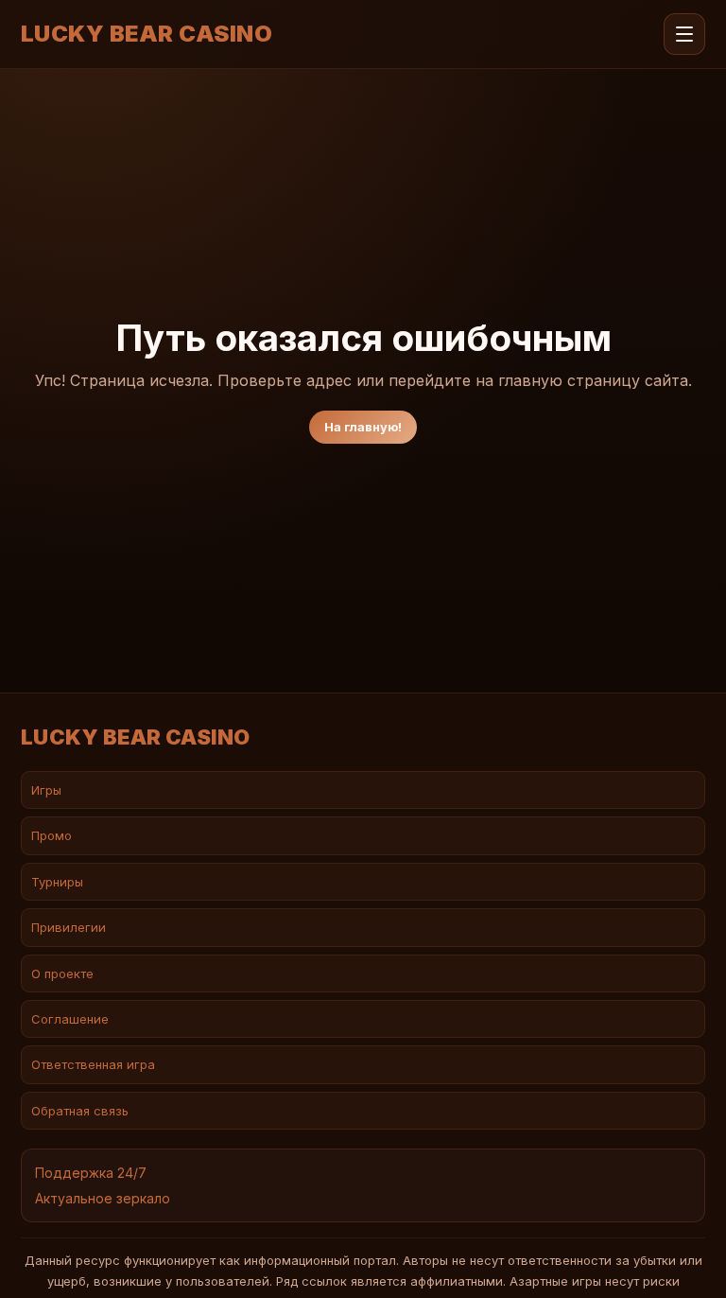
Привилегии (68, 927)
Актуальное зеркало (102, 1198)
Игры (46, 790)
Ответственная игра (93, 1064)
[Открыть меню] (684, 34)
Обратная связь (80, 1110)
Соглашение (70, 1018)
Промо (51, 835)
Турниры (57, 881)
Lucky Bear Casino (146, 34)
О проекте (62, 973)
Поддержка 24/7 (91, 1173)
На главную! (363, 426)
